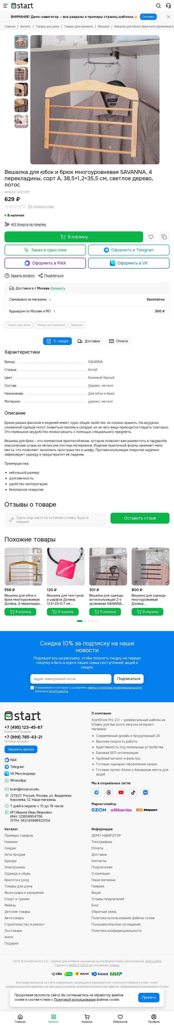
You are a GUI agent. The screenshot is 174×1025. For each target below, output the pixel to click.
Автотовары (14, 918)
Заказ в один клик (49, 250)
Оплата (122, 341)
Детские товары (17, 912)
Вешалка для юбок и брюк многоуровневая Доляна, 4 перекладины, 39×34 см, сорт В (23, 599)
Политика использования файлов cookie (123, 918)
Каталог (25, 26)
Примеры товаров (19, 835)
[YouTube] (121, 792)
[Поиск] (158, 5)
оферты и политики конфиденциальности (114, 688)
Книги (9, 937)
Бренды (11, 861)
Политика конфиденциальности (117, 931)
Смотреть (148, 17)
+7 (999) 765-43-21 (23, 737)
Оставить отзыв (140, 518)
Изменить (57, 288)
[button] (33, 100)
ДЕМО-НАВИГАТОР (106, 835)
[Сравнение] (164, 236)
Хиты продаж (15, 855)
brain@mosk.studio (24, 789)
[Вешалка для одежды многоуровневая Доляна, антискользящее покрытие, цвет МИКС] (150, 566)
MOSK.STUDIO (78, 965)
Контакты (99, 861)
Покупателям (102, 867)
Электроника (15, 867)
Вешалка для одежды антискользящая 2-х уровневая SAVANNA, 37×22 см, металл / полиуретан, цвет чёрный (106, 599)
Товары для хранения (78, 26)
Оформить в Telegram (132, 250)
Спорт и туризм (17, 899)
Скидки (10, 848)
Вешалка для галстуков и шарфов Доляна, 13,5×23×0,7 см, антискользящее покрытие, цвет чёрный (65, 599)
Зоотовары (13, 931)
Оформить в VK (132, 263)
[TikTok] (133, 792)
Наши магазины (103, 880)
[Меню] (5, 5)
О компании (101, 874)
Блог (95, 905)
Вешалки (103, 26)
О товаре (61, 341)
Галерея (98, 886)
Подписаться (128, 678)
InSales (114, 965)
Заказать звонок (21, 749)
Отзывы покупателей (108, 899)
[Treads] (109, 792)
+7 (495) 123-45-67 (24, 727)
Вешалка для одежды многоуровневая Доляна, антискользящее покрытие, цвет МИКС (149, 599)
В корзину (78, 236)
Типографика (102, 842)
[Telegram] (97, 792)
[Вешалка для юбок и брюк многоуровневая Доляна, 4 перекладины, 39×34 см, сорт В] (23, 566)
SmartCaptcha (58, 691)
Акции (96, 893)
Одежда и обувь (18, 874)
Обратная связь (104, 912)
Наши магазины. (44, 800)
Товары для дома (47, 26)
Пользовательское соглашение (116, 924)
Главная (10, 26)
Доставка (92, 341)
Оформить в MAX (49, 263)
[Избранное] (150, 236)
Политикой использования (75, 1000)
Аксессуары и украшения (24, 893)
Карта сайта (153, 961)
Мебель (10, 905)
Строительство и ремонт (25, 924)
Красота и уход (17, 880)
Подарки (11, 943)
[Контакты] (168, 5)
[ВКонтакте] (145, 792)
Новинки (11, 842)
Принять (149, 997)
